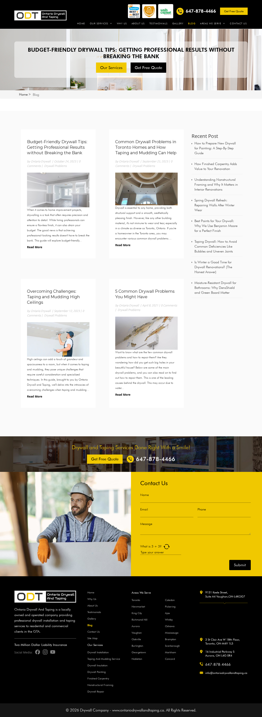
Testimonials (158, 23)
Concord (170, 658)
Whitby (169, 619)
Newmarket (138, 606)
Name (144, 495)
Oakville (136, 639)
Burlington (137, 645)
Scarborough (172, 645)
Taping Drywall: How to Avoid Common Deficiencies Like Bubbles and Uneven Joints (215, 246)
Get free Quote (234, 11)
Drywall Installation (98, 652)
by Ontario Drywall (39, 161)
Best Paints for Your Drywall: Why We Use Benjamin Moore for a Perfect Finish (215, 226)
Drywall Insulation (97, 665)
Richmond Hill (139, 619)
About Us (138, 23)
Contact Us (238, 23)
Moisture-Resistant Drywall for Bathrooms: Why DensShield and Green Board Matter (215, 288)
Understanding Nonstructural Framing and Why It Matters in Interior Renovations (216, 184)
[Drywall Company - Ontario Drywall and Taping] (40, 15)
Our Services (99, 23)
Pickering (170, 606)
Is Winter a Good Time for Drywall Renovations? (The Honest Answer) (213, 267)
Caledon (170, 600)
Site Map (92, 638)
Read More (34, 247)
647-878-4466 (218, 664)
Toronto (136, 600)
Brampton (170, 639)
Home (81, 23)
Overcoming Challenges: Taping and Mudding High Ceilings (53, 297)
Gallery (178, 23)
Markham (170, 652)
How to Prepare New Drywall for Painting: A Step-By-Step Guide (215, 148)
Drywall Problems (55, 166)
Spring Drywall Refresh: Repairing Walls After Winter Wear (214, 205)
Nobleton (137, 658)
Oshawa (169, 626)
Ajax (167, 613)
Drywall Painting (96, 671)
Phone (202, 509)
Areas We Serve (210, 23)
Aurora (136, 626)
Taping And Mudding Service (103, 658)
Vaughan (137, 632)
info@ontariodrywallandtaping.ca (226, 673)
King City (137, 613)
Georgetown (139, 652)
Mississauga (171, 632)
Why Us (122, 23)
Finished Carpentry (98, 678)
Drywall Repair (95, 691)
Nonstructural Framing (100, 685)
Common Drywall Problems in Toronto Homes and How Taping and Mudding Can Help (145, 147)
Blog (191, 23)
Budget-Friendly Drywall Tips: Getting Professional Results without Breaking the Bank (57, 147)
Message (146, 524)
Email (144, 509)
